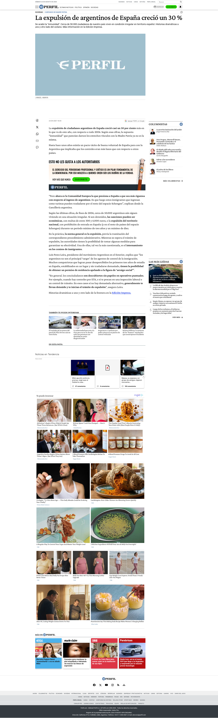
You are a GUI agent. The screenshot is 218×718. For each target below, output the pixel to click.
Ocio (97, 693)
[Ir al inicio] (48, 7)
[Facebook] (94, 685)
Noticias (129, 2)
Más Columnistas (171, 181)
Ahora (35, 693)
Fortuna (101, 697)
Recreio (135, 700)
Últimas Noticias (66, 7)
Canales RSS (78, 703)
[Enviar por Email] (37, 141)
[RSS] (118, 685)
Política (78, 7)
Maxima (142, 700)
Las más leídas (159, 261)
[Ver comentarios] (181, 12)
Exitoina (159, 693)
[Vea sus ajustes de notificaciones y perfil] (180, 7)
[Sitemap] (124, 685)
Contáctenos (99, 703)
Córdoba (103, 693)
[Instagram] (112, 685)
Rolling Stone (118, 700)
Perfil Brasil (151, 2)
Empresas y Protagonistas (133, 693)
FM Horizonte (135, 697)
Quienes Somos (89, 703)
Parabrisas (109, 697)
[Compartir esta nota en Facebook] (37, 120)
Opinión (86, 7)
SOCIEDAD (39, 12)
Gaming (166, 693)
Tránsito (141, 703)
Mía (121, 697)
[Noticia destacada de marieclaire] (76, 641)
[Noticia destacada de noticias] (48, 641)
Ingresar (160, 7)
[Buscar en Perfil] (181, 2)
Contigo (92, 700)
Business (122, 2)
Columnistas (158, 124)
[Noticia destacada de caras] (104, 641)
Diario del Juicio (180, 693)
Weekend (94, 697)
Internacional (76, 693)
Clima (84, 693)
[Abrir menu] (37, 7)
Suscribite (171, 7)
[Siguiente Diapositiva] (143, 376)
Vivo (171, 693)
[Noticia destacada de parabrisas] (132, 641)
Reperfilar (111, 693)
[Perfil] (49, 635)
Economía (59, 693)
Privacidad (109, 703)
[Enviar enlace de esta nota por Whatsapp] (37, 134)
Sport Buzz (128, 700)
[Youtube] (106, 685)
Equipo (117, 703)
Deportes (91, 693)
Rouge (116, 697)
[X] (100, 685)
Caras (136, 2)
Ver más (176, 317)
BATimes (126, 697)
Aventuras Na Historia (103, 700)
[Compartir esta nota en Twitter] (37, 127)
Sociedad (94, 7)
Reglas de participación (128, 703)
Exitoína (142, 2)
